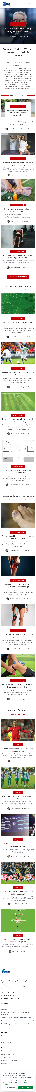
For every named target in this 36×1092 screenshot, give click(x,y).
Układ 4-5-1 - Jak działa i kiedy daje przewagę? (15, 1024)
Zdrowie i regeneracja (18, 106)
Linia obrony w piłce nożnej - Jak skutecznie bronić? (15, 1027)
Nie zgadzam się (10, 1087)
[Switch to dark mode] (29, 4)
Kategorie (5, 1047)
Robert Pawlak (5, 1036)
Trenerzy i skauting (18, 24)
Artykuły (4, 1003)
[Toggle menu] (33, 4)
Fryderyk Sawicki (6, 1042)
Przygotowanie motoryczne (9, 1060)
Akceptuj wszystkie (26, 1087)
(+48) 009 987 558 (9, 995)
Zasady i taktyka (18, 318)
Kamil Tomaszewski (6, 1039)
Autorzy (4, 1032)
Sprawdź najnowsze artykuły (18, 277)
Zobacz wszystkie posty (18, 290)
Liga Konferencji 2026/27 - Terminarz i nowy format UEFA (17, 1021)
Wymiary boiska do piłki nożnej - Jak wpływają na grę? (16, 1017)
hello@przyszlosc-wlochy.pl (11, 998)
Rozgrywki (18, 744)
